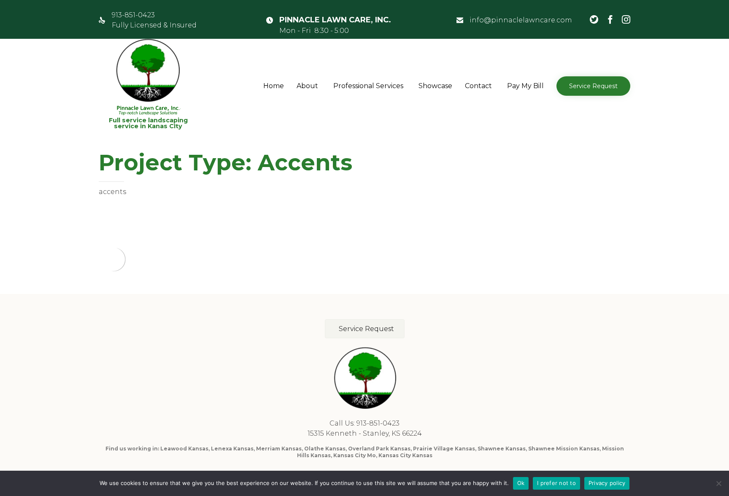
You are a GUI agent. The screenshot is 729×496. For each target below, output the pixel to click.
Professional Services (368, 86)
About (307, 86)
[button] (593, 86)
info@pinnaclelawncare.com (521, 20)
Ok (521, 483)
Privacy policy (607, 483)
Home (273, 86)
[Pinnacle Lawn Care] (148, 77)
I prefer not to (556, 483)
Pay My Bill (525, 86)
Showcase (435, 86)
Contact (478, 86)
